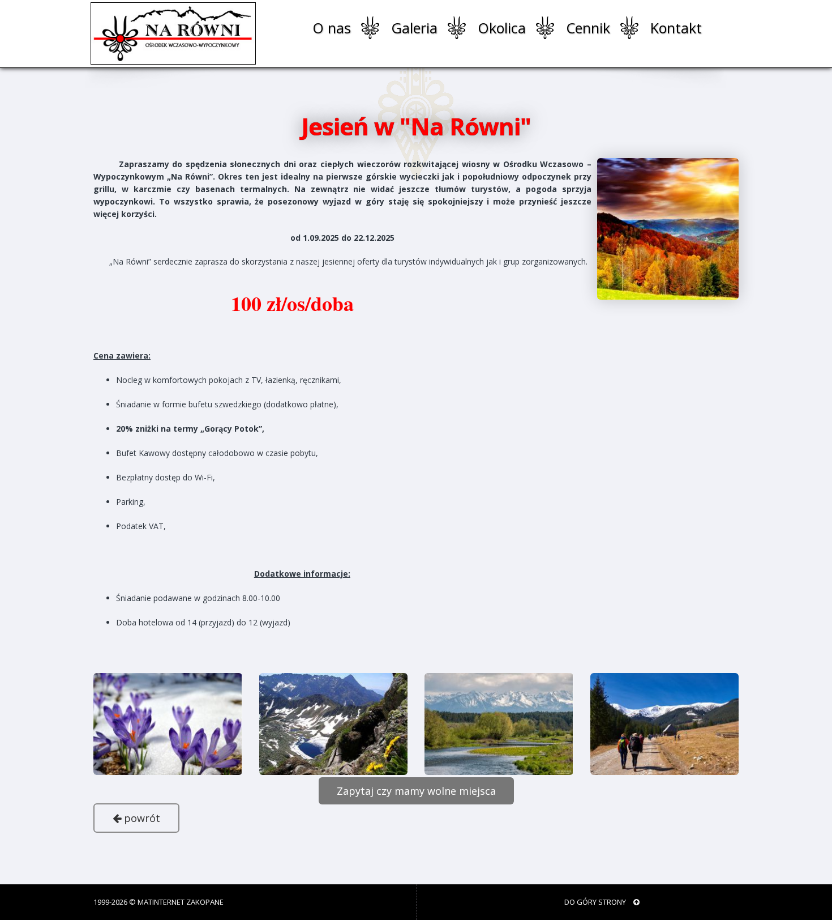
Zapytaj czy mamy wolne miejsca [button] (416, 791)
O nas (331, 27)
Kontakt (676, 27)
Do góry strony (596, 902)
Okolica (502, 27)
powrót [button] (140, 818)
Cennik (588, 27)
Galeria (414, 27)
